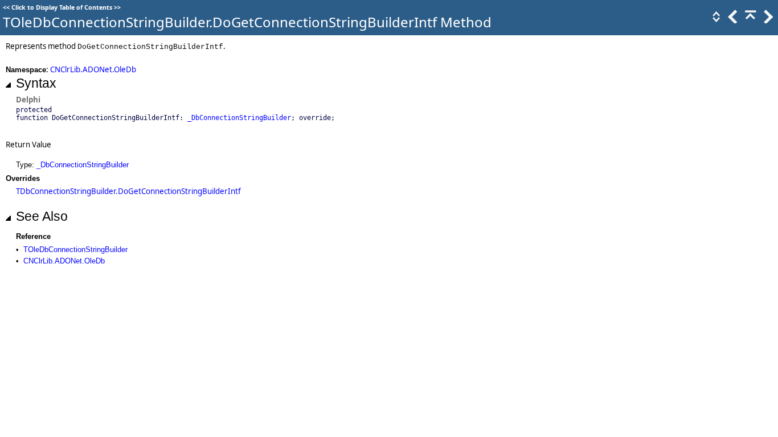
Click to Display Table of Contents (61, 7)
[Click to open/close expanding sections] (715, 20)
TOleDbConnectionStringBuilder (75, 249)
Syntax (36, 83)
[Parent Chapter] (749, 20)
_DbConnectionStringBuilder (239, 118)
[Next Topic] (767, 20)
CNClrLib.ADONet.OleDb (93, 69)
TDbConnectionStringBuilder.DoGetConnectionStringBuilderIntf (128, 191)
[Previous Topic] (732, 20)
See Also (42, 216)
